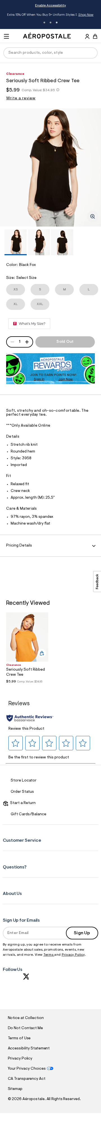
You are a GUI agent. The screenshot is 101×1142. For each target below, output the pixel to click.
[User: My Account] (87, 37)
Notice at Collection (26, 1018)
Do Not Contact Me (25, 1028)
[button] (15, 743)
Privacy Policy (73, 955)
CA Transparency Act (26, 1079)
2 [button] (50, 22)
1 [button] (44, 22)
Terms (48, 955)
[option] (50, 167)
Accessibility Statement (29, 1049)
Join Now (65, 379)
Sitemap (15, 1089)
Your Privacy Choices (27, 1069)
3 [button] (56, 22)
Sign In (39, 379)
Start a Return (22, 803)
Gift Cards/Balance (28, 814)
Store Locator (23, 781)
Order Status (22, 792)
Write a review (21, 98)
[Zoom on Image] (92, 216)
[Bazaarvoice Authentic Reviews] (30, 718)
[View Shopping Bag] (95, 36)
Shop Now (85, 15)
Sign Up (82, 933)
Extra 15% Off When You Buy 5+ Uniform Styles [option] (50, 15)
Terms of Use (19, 1038)
